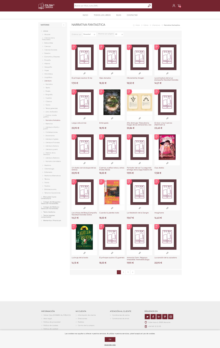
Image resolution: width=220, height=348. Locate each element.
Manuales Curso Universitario (48, 197)
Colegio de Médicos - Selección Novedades (50, 207)
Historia (47, 63)
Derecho (47, 53)
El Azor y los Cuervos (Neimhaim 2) (163, 124)
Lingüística (48, 77)
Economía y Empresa (52, 57)
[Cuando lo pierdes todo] (112, 192)
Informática (48, 74)
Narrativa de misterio (53, 161)
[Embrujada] (112, 102)
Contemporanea (52, 132)
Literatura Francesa (53, 142)
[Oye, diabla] (167, 147)
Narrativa (49, 84)
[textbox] (110, 5)
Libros (146, 25)
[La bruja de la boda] (84, 237)
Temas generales (52, 108)
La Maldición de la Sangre (137, 213)
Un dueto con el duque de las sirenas (84, 169)
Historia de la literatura (49, 153)
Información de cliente (87, 315)
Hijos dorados (105, 78)
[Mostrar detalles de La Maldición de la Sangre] (139, 192)
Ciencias (47, 46)
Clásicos (49, 101)
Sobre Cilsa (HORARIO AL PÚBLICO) (57, 315)
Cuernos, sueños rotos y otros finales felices (111, 169)
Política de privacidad (52, 322)
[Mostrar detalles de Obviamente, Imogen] (139, 57)
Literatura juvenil (52, 149)
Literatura (156, 25)
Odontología (49, 169)
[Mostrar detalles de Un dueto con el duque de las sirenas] (84, 147)
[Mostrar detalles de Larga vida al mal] (84, 102)
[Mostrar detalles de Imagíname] (167, 192)
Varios (48, 105)
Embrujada (103, 123)
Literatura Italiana (52, 146)
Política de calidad (51, 329)
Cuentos (49, 98)
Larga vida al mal (79, 123)
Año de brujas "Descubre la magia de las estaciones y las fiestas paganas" (139, 125)
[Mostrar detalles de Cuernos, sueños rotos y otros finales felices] (112, 147)
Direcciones (82, 318)
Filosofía (47, 60)
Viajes (46, 70)
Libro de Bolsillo (52, 112)
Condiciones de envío (120, 318)
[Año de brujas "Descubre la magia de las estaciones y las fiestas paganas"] (139, 102)
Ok (110, 339)
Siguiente (133, 272)
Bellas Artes (48, 43)
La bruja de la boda (80, 258)
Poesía (48, 91)
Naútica (47, 186)
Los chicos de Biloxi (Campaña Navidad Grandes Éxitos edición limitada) (84, 215)
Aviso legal (48, 318)
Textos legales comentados (48, 216)
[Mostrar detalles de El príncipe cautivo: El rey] (84, 57)
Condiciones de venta (120, 315)
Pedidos (81, 322)
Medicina (47, 165)
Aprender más (110, 345)
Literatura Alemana (52, 158)
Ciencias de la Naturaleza (48, 38)
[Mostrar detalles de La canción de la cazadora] (167, 237)
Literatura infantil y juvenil (51, 128)
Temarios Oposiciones (52, 193)
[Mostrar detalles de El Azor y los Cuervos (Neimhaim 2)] (167, 102)
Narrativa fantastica (53, 120)
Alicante (47, 34)
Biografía (49, 94)
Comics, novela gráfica (50, 116)
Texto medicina (49, 212)
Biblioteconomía (50, 189)
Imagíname (159, 213)
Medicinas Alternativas (52, 176)
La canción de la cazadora (165, 258)
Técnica (47, 179)
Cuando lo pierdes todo (109, 213)
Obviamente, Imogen (135, 78)
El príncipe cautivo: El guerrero (111, 258)
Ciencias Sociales (50, 50)
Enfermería (48, 172)
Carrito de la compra (179, 5)
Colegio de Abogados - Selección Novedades (51, 202)
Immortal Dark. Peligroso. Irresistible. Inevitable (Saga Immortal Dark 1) (138, 259)
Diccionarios (50, 135)
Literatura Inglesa (52, 139)
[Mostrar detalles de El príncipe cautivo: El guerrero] (112, 237)
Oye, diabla (159, 168)
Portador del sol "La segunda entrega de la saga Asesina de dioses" (139, 170)
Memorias (49, 124)
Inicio (138, 25)
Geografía (48, 67)
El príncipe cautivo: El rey (82, 78)
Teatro (48, 88)
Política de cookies (51, 325)
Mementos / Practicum (52, 220)
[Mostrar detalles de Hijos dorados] (112, 57)
